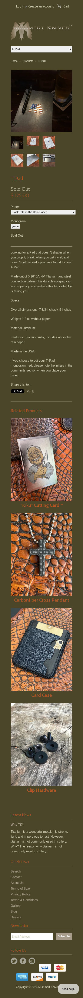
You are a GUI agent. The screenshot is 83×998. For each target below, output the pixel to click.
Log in (20, 6)
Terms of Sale (20, 888)
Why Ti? (17, 824)
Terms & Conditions (24, 900)
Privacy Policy (21, 894)
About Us (17, 883)
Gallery (16, 905)
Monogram (18, 221)
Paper (15, 207)
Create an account (41, 6)
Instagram (32, 961)
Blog (14, 911)
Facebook (23, 961)
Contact (16, 877)
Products (28, 61)
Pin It (30, 391)
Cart (66, 6)
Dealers (16, 917)
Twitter (14, 961)
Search (16, 871)
